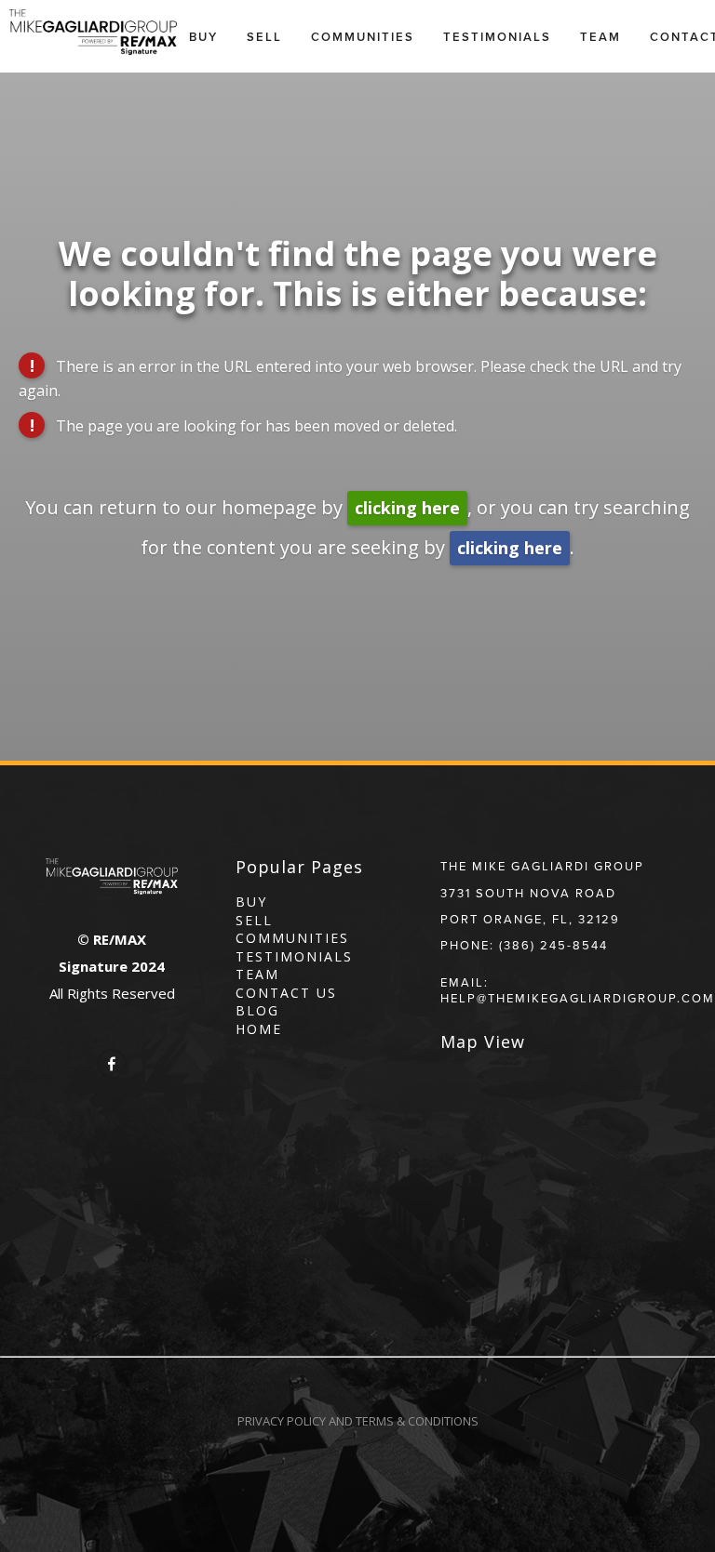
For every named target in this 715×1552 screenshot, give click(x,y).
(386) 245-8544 (553, 944)
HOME (259, 1029)
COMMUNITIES (292, 938)
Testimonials (497, 37)
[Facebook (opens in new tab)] (112, 1064)
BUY (251, 901)
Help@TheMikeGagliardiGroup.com (577, 997)
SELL (254, 920)
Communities (362, 37)
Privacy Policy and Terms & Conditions (358, 1421)
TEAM (257, 974)
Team (600, 37)
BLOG (257, 1010)
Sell (264, 37)
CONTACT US (286, 993)
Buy (203, 37)
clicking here (407, 508)
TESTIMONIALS (294, 956)
